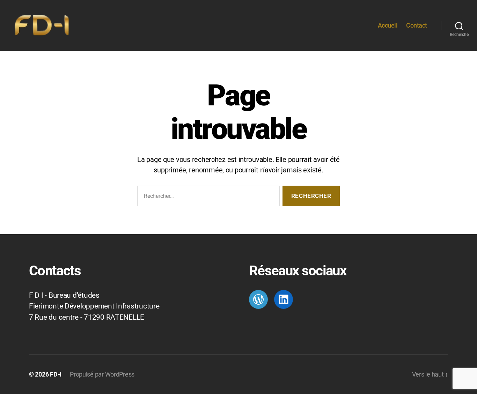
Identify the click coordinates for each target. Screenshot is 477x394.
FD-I (55, 374)
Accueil (388, 25)
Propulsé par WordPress (102, 374)
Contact (416, 25)
